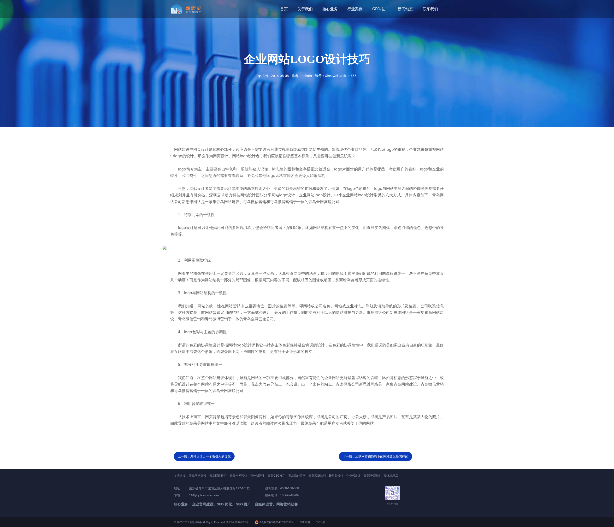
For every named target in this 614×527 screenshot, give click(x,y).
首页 (284, 9)
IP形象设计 (336, 476)
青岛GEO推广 (276, 476)
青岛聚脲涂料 (317, 476)
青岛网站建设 (197, 476)
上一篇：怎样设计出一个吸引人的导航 (204, 456)
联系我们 (430, 9)
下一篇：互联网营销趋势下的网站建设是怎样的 (375, 456)
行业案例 (355, 9)
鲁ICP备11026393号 (237, 522)
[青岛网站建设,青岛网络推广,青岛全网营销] (187, 9)
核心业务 (330, 9)
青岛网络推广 (218, 476)
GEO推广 (380, 9)
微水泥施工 (391, 476)
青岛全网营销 (238, 476)
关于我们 (305, 9)
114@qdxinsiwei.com (204, 495)
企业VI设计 (353, 476)
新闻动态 (405, 9)
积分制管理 (257, 476)
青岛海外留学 (297, 476)
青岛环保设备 (372, 476)
